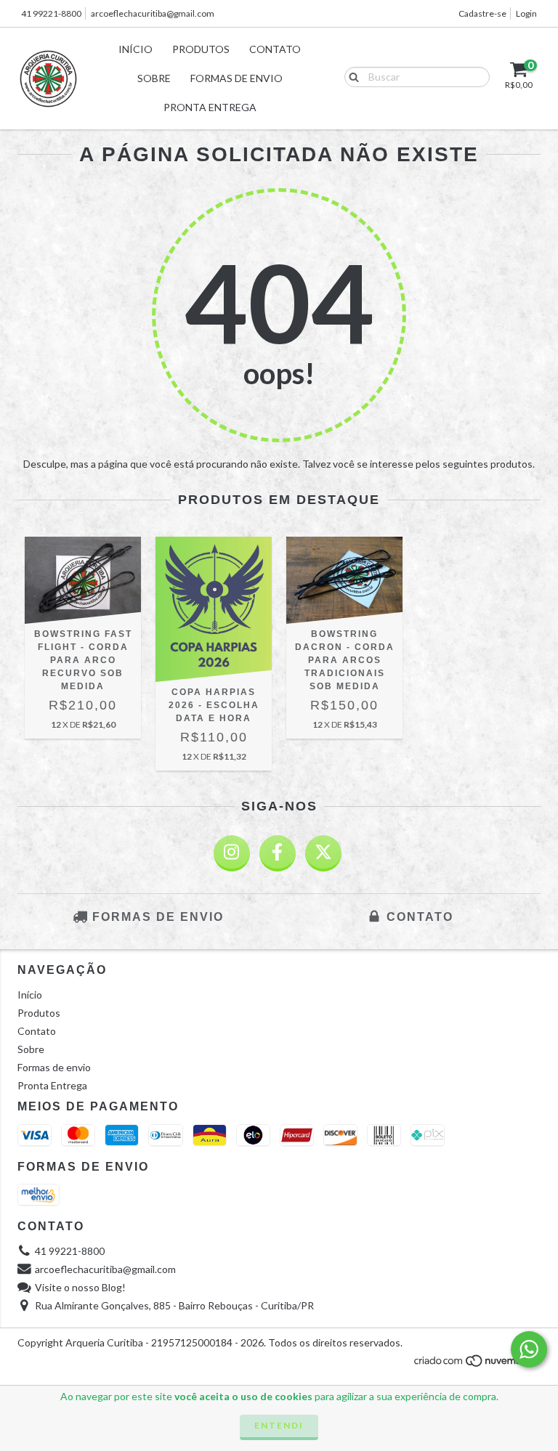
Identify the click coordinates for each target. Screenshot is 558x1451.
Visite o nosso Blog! (80, 1287)
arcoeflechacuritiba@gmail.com (152, 13)
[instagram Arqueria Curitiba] (232, 853)
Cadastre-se (482, 13)
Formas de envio (236, 78)
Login (526, 13)
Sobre (154, 78)
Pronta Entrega (209, 107)
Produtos (201, 49)
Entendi (279, 1425)
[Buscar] (350, 76)
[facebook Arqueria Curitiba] (277, 853)
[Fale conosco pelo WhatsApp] (529, 1349)
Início (135, 49)
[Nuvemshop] (477, 1364)
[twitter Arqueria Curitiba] (323, 853)
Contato (275, 49)
